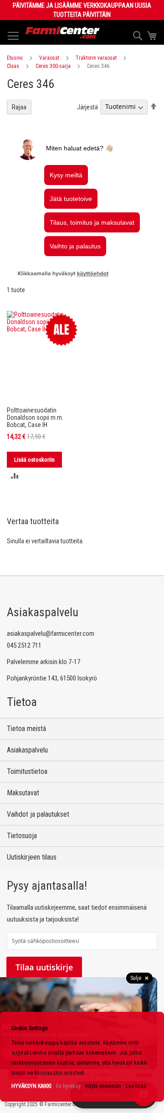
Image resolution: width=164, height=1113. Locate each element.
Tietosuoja (22, 835)
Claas (13, 66)
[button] (15, 476)
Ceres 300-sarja (53, 66)
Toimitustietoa (27, 771)
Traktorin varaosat (96, 58)
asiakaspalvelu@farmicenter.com (50, 633)
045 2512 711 (24, 645)
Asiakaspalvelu (27, 750)
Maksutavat (23, 792)
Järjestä (87, 106)
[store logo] (62, 32)
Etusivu (15, 58)
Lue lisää (136, 1086)
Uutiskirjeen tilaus (31, 857)
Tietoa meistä (26, 728)
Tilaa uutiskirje (44, 967)
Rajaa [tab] (19, 107)
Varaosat (49, 58)
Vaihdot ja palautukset (38, 814)
